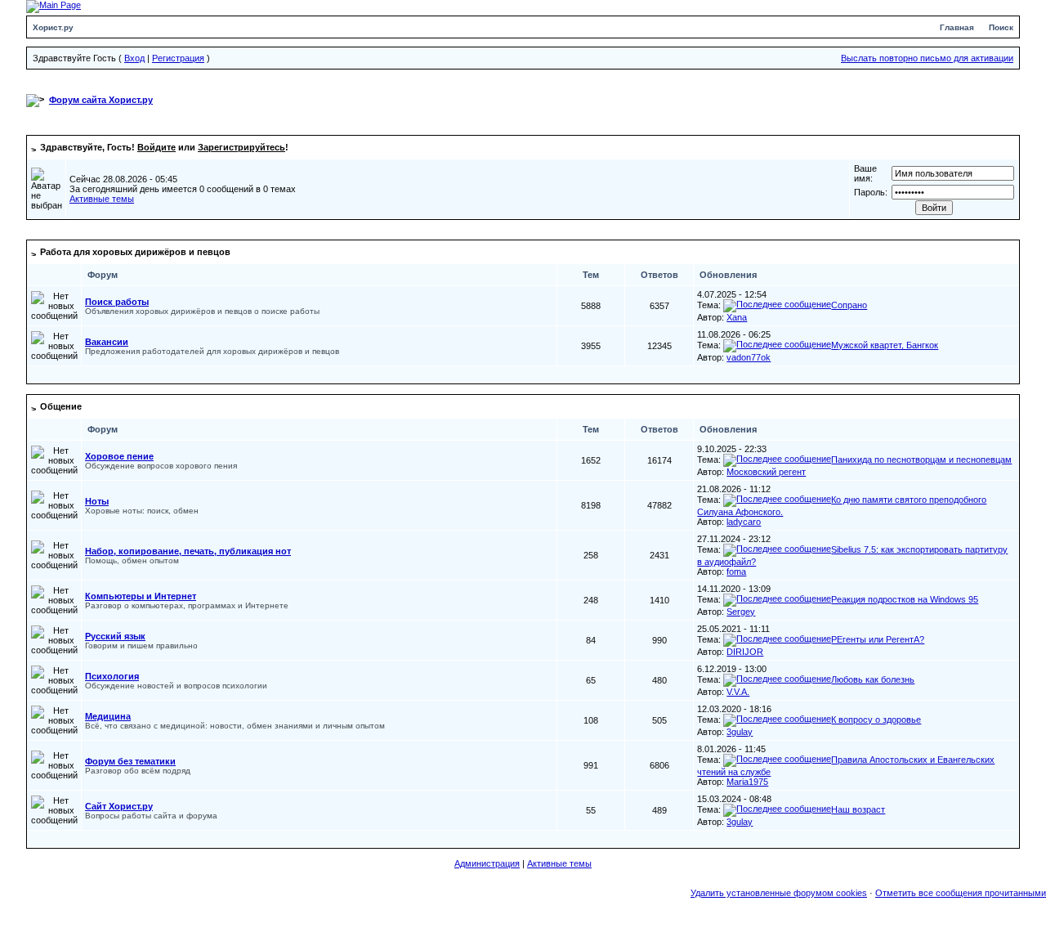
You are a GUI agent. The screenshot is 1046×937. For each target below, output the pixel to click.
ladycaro (743, 522)
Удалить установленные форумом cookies (779, 893)
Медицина (108, 716)
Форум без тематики (130, 761)
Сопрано (849, 305)
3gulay (739, 732)
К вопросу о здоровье (876, 719)
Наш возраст (858, 809)
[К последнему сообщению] (777, 305)
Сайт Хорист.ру (119, 806)
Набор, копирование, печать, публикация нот (188, 551)
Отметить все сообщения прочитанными (960, 893)
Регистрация (178, 58)
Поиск (1001, 27)
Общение (61, 406)
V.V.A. (737, 692)
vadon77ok (748, 357)
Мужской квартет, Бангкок (884, 345)
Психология (112, 676)
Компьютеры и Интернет (140, 596)
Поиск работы (117, 302)
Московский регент (766, 472)
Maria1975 (747, 782)
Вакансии (106, 342)
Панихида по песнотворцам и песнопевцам (921, 459)
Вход (134, 58)
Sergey (740, 611)
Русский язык (115, 636)
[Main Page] (53, 6)
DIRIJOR (744, 652)
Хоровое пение (119, 456)
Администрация (487, 863)
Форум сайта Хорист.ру (101, 100)
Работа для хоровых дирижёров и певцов (135, 252)
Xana (736, 317)
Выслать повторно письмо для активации (927, 58)
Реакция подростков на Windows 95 (904, 599)
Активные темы (101, 199)
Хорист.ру (53, 27)
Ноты (97, 501)
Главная (957, 27)
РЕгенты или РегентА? (877, 639)
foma (736, 571)
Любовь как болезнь (872, 679)
